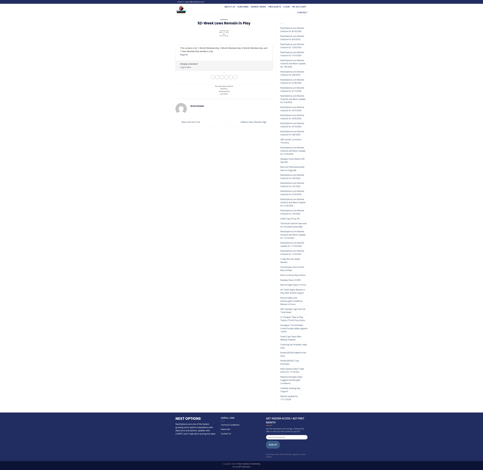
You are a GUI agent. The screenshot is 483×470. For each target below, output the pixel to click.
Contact (302, 12)
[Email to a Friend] (222, 77)
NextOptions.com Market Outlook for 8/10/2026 (292, 30)
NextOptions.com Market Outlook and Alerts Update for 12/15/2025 (293, 234)
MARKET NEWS (258, 6)
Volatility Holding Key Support (290, 390)
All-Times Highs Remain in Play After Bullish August (292, 291)
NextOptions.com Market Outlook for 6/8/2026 (292, 73)
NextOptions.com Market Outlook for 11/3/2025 (292, 252)
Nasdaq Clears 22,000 (290, 280)
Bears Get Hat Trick (190, 122)
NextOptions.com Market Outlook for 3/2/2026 (292, 185)
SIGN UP (273, 444)
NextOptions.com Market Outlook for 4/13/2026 (292, 125)
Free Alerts (274, 6)
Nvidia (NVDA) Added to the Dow (293, 354)
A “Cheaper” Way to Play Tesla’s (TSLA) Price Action (292, 319)
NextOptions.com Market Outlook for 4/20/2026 (292, 117)
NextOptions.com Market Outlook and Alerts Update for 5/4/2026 (293, 99)
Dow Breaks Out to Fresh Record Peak (292, 269)
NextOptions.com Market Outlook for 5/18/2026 (292, 81)
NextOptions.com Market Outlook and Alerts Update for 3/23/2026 (293, 150)
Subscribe (243, 6)
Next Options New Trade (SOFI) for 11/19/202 (292, 370)
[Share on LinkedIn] (235, 77)
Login (286, 6)
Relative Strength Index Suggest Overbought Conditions (291, 380)
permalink (224, 94)
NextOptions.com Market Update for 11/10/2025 (292, 244)
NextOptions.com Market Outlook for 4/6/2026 (292, 133)
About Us (229, 6)
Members (224, 19)
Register (184, 54)
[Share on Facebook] (213, 77)
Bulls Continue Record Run (293, 275)
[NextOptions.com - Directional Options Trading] (193, 9)
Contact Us (226, 433)
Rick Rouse (224, 36)
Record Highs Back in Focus (293, 284)
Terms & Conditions (230, 424)
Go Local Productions (241, 466)
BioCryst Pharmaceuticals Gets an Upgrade (292, 169)
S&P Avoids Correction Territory (290, 141)
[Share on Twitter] (217, 77)
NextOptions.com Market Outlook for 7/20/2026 (292, 46)
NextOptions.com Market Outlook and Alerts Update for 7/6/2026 (293, 63)
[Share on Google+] (231, 77)
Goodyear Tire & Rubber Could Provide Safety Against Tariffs (294, 328)
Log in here (185, 67)
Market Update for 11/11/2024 (289, 398)
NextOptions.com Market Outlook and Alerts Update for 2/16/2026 (293, 202)
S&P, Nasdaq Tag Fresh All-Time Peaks (293, 311)
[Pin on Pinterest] (226, 77)
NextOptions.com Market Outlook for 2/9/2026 (292, 212)
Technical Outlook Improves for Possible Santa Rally (293, 225)
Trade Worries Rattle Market (290, 261)
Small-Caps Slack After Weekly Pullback (290, 338)
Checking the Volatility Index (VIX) (293, 346)
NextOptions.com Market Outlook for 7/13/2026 (292, 54)
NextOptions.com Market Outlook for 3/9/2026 (292, 177)
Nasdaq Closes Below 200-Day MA (292, 161)
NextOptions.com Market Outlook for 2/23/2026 (292, 193)
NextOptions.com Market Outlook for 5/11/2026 (292, 89)
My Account (299, 6)
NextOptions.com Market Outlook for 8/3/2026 (292, 38)
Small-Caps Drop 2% (289, 218)
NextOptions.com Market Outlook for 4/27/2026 (292, 109)
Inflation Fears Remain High (253, 122)
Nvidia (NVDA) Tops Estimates (289, 362)
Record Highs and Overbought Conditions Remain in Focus (291, 301)
